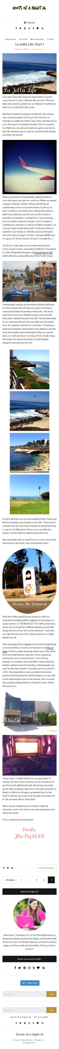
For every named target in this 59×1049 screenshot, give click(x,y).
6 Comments (38, 49)
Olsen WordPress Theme (27, 1040)
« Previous (10, 880)
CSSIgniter (29, 1043)
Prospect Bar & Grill (43, 252)
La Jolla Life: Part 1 (29, 44)
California (10, 39)
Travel (50, 39)
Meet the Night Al (21, 1017)
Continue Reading (46, 868)
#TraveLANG (41, 1017)
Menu (31, 22)
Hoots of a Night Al (29, 1034)
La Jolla (23, 39)
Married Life (37, 39)
